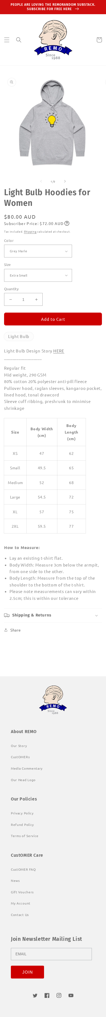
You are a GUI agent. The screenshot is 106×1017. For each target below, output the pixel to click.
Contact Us (20, 914)
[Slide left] (41, 181)
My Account (20, 903)
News (15, 880)
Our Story (19, 745)
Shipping (30, 231)
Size (7, 264)
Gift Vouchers (22, 892)
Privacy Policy (22, 813)
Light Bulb (18, 336)
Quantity (11, 288)
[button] (7, 40)
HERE (58, 350)
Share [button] (15, 629)
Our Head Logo (23, 780)
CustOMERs (20, 757)
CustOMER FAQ (23, 869)
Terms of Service (25, 836)
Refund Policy (22, 824)
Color (9, 240)
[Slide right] (65, 181)
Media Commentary (27, 768)
